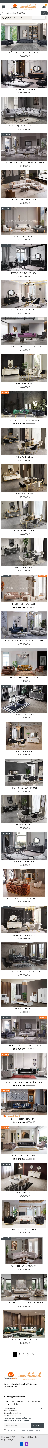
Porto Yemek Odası (24, 457)
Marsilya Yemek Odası (24, 531)
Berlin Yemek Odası (24, 825)
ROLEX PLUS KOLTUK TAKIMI (24, 236)
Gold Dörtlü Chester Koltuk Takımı (24, 347)
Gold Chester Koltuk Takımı (24, 1119)
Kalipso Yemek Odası (24, 751)
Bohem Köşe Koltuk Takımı (24, 200)
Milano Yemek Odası (24, 494)
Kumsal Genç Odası (24, 1009)
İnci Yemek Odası (24, 1193)
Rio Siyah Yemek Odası (24, 89)
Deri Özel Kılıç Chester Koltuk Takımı (24, 53)
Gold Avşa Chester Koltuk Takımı (24, 420)
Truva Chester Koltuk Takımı (24, 1340)
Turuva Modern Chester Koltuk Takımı (24, 1303)
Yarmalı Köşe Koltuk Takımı (24, 1266)
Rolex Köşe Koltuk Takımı (24, 604)
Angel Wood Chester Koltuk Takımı (24, 898)
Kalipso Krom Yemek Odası (24, 788)
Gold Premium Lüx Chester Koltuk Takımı (24, 163)
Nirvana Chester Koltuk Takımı (24, 678)
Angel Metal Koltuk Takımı (24, 1229)
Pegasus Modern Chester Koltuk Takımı (24, 641)
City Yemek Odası (24, 384)
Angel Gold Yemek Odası (24, 935)
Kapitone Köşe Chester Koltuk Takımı (24, 126)
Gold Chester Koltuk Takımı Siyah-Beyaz (24, 1082)
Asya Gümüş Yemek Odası (24, 862)
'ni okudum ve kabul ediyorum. (24, 1430)
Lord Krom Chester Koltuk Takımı (24, 972)
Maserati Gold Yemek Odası (24, 310)
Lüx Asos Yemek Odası (24, 715)
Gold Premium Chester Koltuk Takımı (24, 1045)
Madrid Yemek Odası (24, 567)
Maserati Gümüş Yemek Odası (24, 273)
